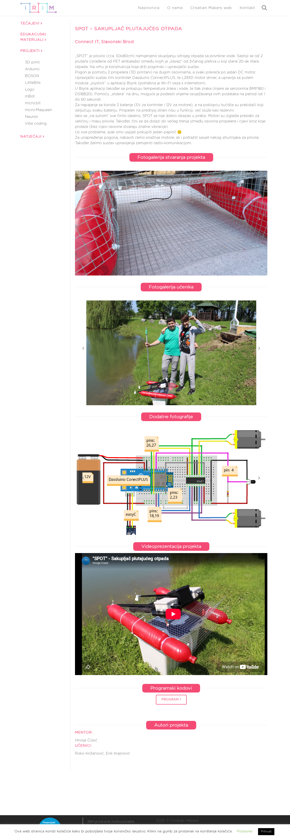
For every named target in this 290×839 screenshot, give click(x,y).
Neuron (31, 117)
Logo (29, 89)
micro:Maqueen (38, 110)
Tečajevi (30, 23)
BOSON (32, 76)
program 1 (171, 699)
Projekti (30, 51)
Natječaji (31, 136)
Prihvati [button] (266, 831)
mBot (30, 96)
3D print (32, 62)
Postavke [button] (244, 831)
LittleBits (33, 83)
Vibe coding (36, 123)
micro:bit (33, 103)
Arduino (32, 69)
